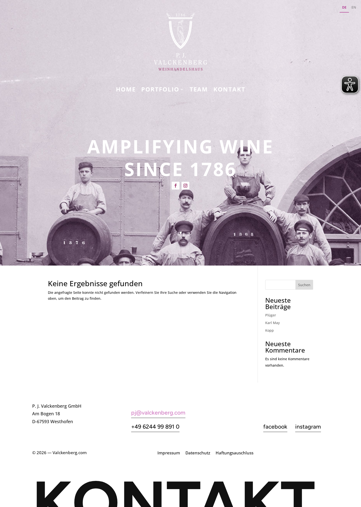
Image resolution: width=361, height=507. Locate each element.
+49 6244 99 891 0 (155, 426)
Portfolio (160, 90)
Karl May (272, 322)
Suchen (304, 285)
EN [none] (353, 7)
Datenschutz (197, 453)
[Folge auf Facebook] (176, 186)
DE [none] (344, 7)
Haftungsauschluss (234, 453)
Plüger (270, 315)
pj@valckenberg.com (158, 412)
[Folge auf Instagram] (185, 186)
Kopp (269, 330)
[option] (354, 8)
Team (199, 90)
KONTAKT (229, 90)
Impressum (168, 453)
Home (126, 90)
